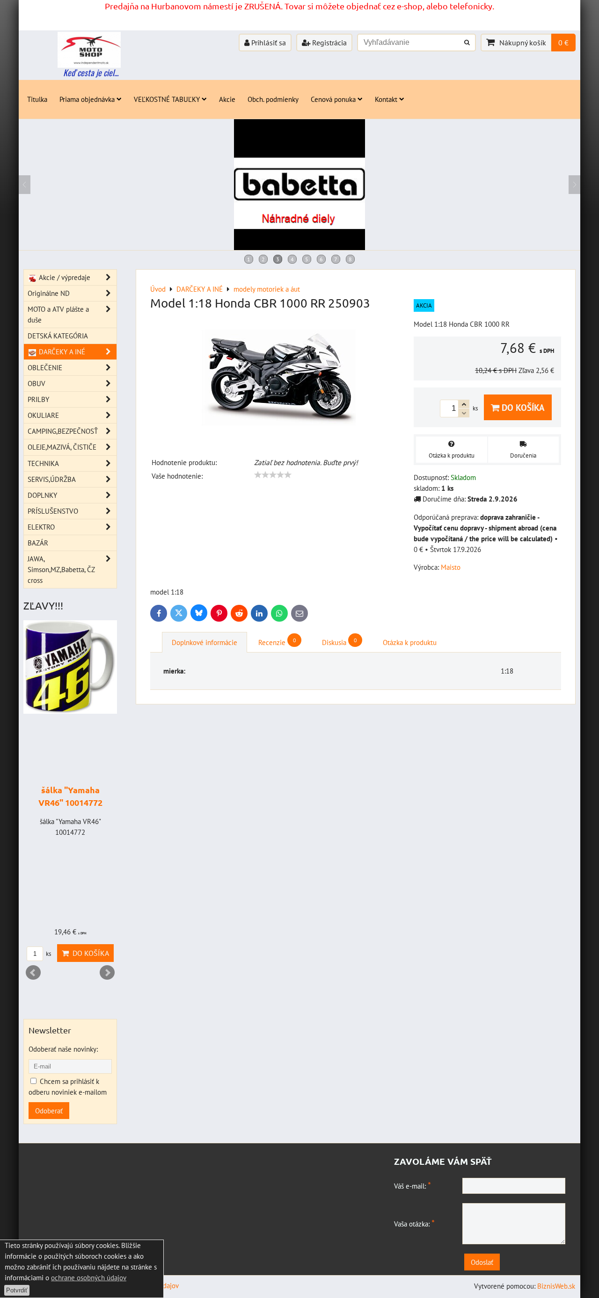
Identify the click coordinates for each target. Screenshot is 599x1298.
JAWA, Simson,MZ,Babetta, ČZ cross (61, 569)
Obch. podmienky (273, 99)
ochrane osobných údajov (88, 1277)
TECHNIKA (43, 463)
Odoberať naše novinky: (63, 1049)
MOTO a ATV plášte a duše (58, 314)
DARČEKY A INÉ (61, 351)
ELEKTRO (41, 526)
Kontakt (386, 99)
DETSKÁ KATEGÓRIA (58, 335)
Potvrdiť (17, 1290)
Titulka (37, 99)
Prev (33, 972)
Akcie (227, 99)
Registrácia (328, 42)
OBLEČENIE (45, 367)
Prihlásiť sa (267, 42)
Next (107, 972)
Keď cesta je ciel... (90, 72)
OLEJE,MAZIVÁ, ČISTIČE (62, 447)
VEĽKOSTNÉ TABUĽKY (167, 99)
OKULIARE (43, 415)
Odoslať (482, 1262)
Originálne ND (49, 293)
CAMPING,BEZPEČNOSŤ (63, 431)
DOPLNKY (42, 495)
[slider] (273, 475)
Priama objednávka (87, 99)
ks (47, 954)
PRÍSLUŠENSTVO (53, 511)
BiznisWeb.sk (556, 1286)
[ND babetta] (299, 247)
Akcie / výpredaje (63, 277)
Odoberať (49, 1110)
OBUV (36, 383)
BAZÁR (38, 542)
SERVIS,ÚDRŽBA (52, 479)
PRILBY (38, 399)
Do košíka (522, 407)
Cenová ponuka (333, 99)
